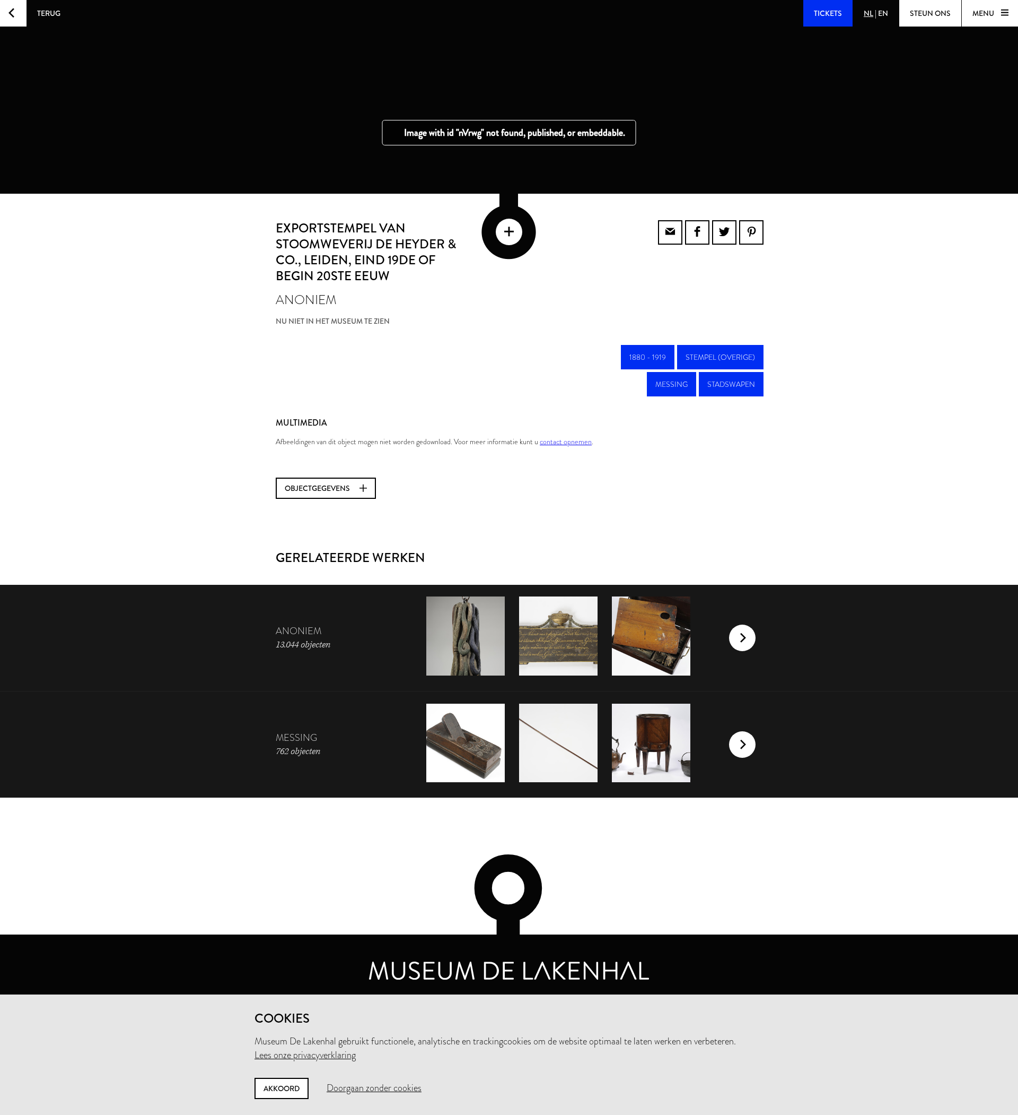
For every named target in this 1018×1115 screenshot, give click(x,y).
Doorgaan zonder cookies (374, 1088)
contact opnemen (566, 441)
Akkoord (282, 1088)
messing (671, 384)
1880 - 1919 (647, 357)
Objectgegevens (318, 488)
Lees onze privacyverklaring (305, 1055)
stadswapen (731, 384)
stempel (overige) (720, 357)
